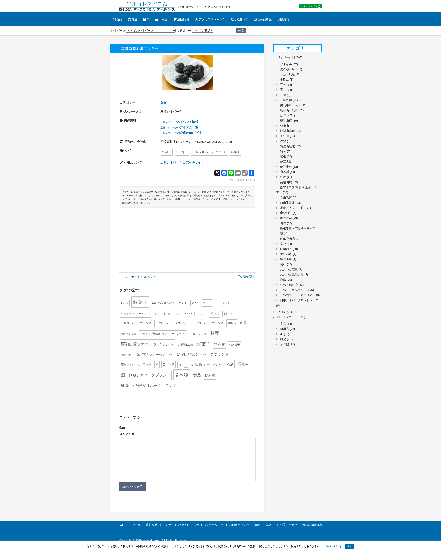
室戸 (283, 243)
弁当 (193, 333)
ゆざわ (284, 115)
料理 (214, 333)
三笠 (283, 84)
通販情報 (183, 19)
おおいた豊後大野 (292, 274)
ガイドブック (222, 303)
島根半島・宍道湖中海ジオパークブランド (163, 333)
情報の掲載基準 (312, 524)
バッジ (190, 313)
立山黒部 (286, 197)
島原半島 (286, 259)
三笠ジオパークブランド (209, 152)
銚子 (283, 151)
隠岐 (283, 223)
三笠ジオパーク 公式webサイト (182, 162)
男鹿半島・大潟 (290, 105)
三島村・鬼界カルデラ (294, 290)
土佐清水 (286, 254)
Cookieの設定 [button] (333, 546)
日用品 (162, 19)
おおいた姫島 (289, 269)
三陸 (283, 95)
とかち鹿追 (287, 74)
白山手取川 (287, 202)
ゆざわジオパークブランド (169, 302)
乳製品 (232, 323)
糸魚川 (284, 172)
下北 (283, 89)
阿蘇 (283, 264)
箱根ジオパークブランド (136, 364)
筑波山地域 (287, 146)
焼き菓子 (234, 344)
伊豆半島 (286, 167)
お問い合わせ (288, 524)
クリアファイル (162, 314)
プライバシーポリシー (208, 524)
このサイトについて (176, 524)
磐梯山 (284, 125)
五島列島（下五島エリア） (297, 295)
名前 (122, 427)
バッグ (177, 314)
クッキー (182, 152)
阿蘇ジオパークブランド (149, 375)
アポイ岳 (286, 64)
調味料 (243, 364)
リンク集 (135, 524)
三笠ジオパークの (179, 122)
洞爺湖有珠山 (289, 69)
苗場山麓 (286, 182)
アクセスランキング (211, 19)
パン (203, 314)
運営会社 (152, 524)
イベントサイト (308, 6)
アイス (195, 303)
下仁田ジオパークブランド (172, 323)
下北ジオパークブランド (208, 323)
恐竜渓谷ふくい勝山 (293, 208)
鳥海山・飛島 (289, 110)
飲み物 (210, 375)
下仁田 (284, 136)
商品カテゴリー (287, 317)
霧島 (283, 279)
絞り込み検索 (240, 19)
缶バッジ (168, 364)
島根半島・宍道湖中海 (294, 228)
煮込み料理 (126, 355)
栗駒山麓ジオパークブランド (147, 344)
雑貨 (134, 19)
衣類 (230, 364)
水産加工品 (185, 344)
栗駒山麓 (286, 120)
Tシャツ (124, 303)
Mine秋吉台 (287, 238)
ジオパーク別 (286, 57)
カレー (207, 302)
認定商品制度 (263, 19)
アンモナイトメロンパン (138, 276)
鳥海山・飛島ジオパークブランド (149, 385)
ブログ (281, 312)
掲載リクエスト (264, 524)
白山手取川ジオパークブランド (154, 354)
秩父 (283, 141)
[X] (217, 173)
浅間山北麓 (287, 130)
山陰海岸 (286, 218)
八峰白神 (286, 100)
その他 (284, 344)
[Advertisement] (187, 236)
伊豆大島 (286, 161)
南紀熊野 (286, 213)
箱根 (283, 156)
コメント (127, 433)
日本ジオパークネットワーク (299, 300)
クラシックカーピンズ (135, 313)
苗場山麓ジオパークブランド (207, 364)
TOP (121, 524)
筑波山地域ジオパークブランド (203, 354)
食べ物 (182, 374)
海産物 (219, 344)
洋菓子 (235, 152)
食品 (119, 19)
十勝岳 (284, 79)
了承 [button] (349, 546)
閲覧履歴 (284, 19)
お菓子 (166, 152)
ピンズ (214, 313)
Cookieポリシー (238, 524)
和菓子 (245, 323)
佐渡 (283, 177)
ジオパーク (118, 30)
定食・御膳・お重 (128, 334)
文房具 (202, 333)
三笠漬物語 (244, 276)
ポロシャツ (228, 314)
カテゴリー (183, 30)
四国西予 (286, 249)
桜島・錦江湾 (289, 285)
